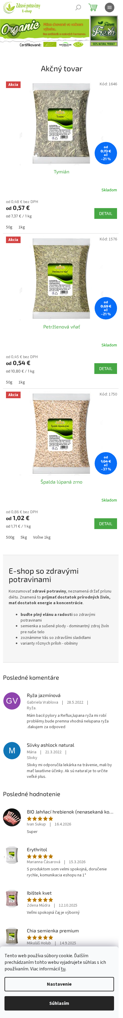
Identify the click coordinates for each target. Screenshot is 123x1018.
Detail (105, 213)
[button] (9, 31)
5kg (24, 537)
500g (10, 537)
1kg (22, 227)
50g (9, 227)
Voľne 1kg (42, 537)
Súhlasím (59, 1003)
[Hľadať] (78, 7)
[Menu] (110, 7)
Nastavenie (59, 984)
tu (63, 969)
